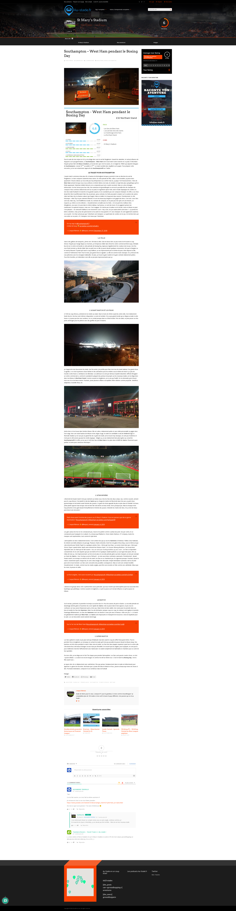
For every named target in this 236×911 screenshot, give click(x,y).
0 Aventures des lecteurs (149, 60)
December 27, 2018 (100, 231)
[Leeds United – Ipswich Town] (110, 726)
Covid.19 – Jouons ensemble (100, 2)
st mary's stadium (104, 682)
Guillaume (80, 815)
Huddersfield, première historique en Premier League (73, 731)
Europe (106, 60)
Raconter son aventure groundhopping (150, 57)
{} (97, 775)
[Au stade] (78, 17)
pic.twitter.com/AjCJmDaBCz (89, 226)
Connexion (132, 764)
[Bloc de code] (93, 776)
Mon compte (88, 2)
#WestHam (92, 520)
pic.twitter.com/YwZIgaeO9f (105, 520)
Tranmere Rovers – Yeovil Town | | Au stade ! (89, 832)
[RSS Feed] (139, 2)
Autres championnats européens (119, 9)
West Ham (112, 682)
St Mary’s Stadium (83, 42)
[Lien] (95, 776)
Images (155, 42)
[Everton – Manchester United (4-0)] (91, 726)
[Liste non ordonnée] (87, 776)
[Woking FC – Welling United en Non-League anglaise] (129, 726)
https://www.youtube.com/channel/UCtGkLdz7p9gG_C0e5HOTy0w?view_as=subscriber (95, 803)
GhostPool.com (76, 908)
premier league (85, 682)
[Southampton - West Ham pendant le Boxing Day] (76, 128)
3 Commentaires (89, 60)
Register (160, 2)
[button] (93, 886)
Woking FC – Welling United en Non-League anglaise (129, 731)
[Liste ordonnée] (85, 776)
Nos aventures (68, 2)
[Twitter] (141, 2)
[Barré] (82, 776)
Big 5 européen (100, 9)
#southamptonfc (82, 520)
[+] (100, 775)
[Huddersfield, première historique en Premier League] (72, 726)
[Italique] (77, 776)
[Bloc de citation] (90, 776)
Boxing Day (76, 682)
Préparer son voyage (78, 2)
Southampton (112, 60)
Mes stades (169, 2)
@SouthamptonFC (83, 224)
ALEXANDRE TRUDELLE (81, 789)
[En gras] (74, 776)
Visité (69, 31)
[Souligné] (80, 776)
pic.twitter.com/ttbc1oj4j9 (115, 624)
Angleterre (100, 60)
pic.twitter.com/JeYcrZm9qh (123, 575)
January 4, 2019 (99, 524)
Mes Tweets (156, 875)
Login (152, 2)
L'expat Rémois (69, 60)
